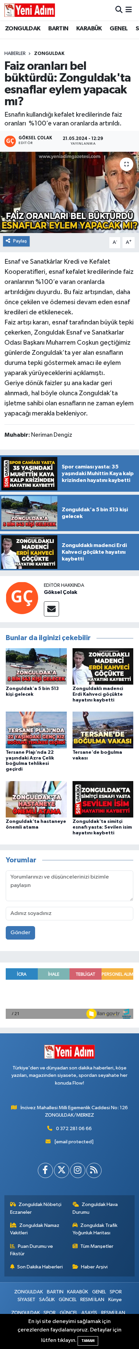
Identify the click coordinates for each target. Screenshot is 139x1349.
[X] (61, 1170)
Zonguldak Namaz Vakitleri (35, 1229)
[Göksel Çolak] (22, 598)
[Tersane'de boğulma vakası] (103, 730)
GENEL (119, 29)
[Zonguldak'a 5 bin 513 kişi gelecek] (36, 666)
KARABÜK (89, 29)
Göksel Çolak (60, 592)
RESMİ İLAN (92, 1299)
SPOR (116, 1291)
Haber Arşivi (94, 1266)
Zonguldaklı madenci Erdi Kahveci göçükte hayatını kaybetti (98, 694)
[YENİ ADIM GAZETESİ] (29, 10)
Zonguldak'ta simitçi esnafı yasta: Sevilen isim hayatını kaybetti (102, 827)
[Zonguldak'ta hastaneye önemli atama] (36, 799)
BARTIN (58, 29)
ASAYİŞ (89, 1312)
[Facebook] (45, 1170)
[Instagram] (77, 1170)
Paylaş (20, 240)
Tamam (87, 1341)
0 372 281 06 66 (74, 1128)
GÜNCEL (68, 1299)
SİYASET (26, 1299)
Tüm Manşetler (96, 1246)
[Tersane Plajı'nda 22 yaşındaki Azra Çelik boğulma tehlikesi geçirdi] (36, 730)
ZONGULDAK (22, 29)
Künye (115, 1299)
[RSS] (94, 1170)
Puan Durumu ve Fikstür (31, 1250)
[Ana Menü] (129, 10)
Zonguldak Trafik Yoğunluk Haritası (95, 1229)
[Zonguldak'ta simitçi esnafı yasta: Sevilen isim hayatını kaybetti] (103, 799)
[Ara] (118, 10)
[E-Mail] (51, 608)
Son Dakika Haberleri (40, 1266)
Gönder (20, 933)
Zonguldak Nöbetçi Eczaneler (36, 1208)
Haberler (15, 53)
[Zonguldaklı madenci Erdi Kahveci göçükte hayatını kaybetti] (103, 666)
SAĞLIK (47, 1299)
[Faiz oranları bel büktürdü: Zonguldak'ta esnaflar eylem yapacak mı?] (69, 192)
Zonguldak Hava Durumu (95, 1208)
